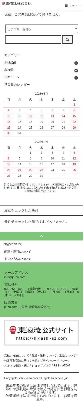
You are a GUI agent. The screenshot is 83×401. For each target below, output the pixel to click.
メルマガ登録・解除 (16, 365)
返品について (67, 355)
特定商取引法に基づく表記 (20, 360)
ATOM (66, 365)
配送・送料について (44, 355)
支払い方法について (16, 355)
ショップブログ (41, 365)
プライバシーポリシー (54, 360)
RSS (56, 365)
